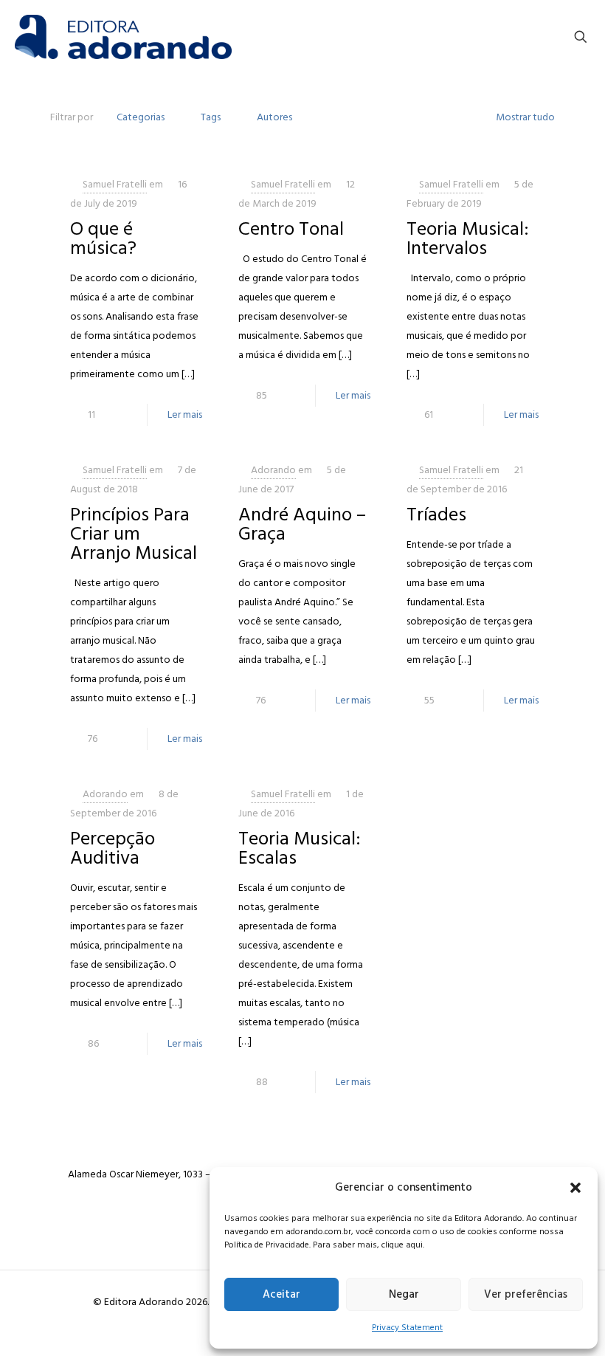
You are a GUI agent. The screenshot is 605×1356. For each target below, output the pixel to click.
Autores (274, 117)
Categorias (141, 117)
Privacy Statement (407, 1328)
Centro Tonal (291, 228)
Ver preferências (525, 1294)
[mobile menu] (529, 36)
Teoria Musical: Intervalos (468, 238)
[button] (575, 1187)
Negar (404, 1294)
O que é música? (103, 238)
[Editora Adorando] (123, 37)
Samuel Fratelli (115, 184)
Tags (211, 117)
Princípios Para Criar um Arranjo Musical (133, 533)
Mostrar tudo (525, 117)
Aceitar (281, 1294)
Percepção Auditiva (112, 848)
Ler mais (184, 414)
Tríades (436, 514)
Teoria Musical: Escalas (299, 848)
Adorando (273, 469)
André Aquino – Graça (302, 524)
